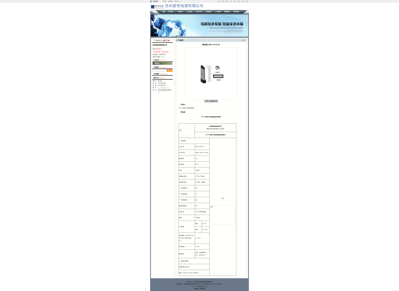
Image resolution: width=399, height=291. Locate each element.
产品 (219, 1)
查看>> (167, 52)
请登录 (164, 1)
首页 (163, 11)
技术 (234, 1)
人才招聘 (218, 11)
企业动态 (189, 11)
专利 (242, 1)
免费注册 (170, 1)
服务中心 (177, 1)
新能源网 (155, 1)
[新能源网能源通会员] (158, 41)
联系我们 (236, 11)
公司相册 (208, 11)
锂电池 (157, 63)
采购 (223, 1)
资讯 (227, 1)
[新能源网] (151, 1)
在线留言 (227, 11)
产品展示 (180, 11)
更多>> (244, 40)
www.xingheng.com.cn (163, 87)
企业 (231, 1)
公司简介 (171, 11)
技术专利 (199, 11)
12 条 (162, 57)
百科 (246, 1)
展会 (238, 1)
